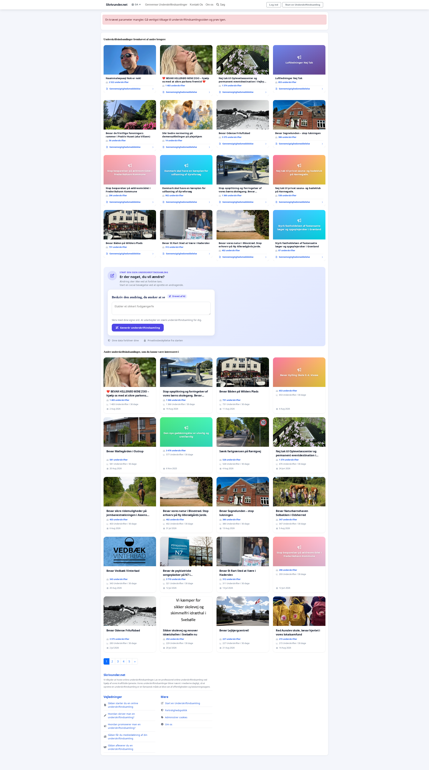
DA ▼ (138, 4)
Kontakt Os (196, 4)
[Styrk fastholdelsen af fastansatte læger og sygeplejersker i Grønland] (299, 235)
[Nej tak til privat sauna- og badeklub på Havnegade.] (299, 180)
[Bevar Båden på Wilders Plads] (130, 234)
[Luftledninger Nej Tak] (299, 69)
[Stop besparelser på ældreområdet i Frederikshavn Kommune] (130, 180)
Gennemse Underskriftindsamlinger (166, 4)
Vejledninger (113, 697)
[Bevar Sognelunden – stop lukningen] (299, 124)
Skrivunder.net (116, 4)
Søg (222, 4)
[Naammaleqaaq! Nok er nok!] (130, 69)
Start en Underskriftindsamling (302, 4)
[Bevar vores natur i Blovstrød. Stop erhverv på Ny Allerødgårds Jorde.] (243, 235)
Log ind (273, 4)
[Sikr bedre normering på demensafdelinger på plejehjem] (186, 125)
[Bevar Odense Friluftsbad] (243, 124)
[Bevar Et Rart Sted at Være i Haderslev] (186, 234)
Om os (209, 4)
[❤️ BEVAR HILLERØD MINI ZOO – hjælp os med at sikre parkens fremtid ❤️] (186, 70)
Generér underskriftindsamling (140, 327)
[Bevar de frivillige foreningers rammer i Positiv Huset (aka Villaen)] (130, 125)
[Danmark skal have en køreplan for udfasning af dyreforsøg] (186, 180)
